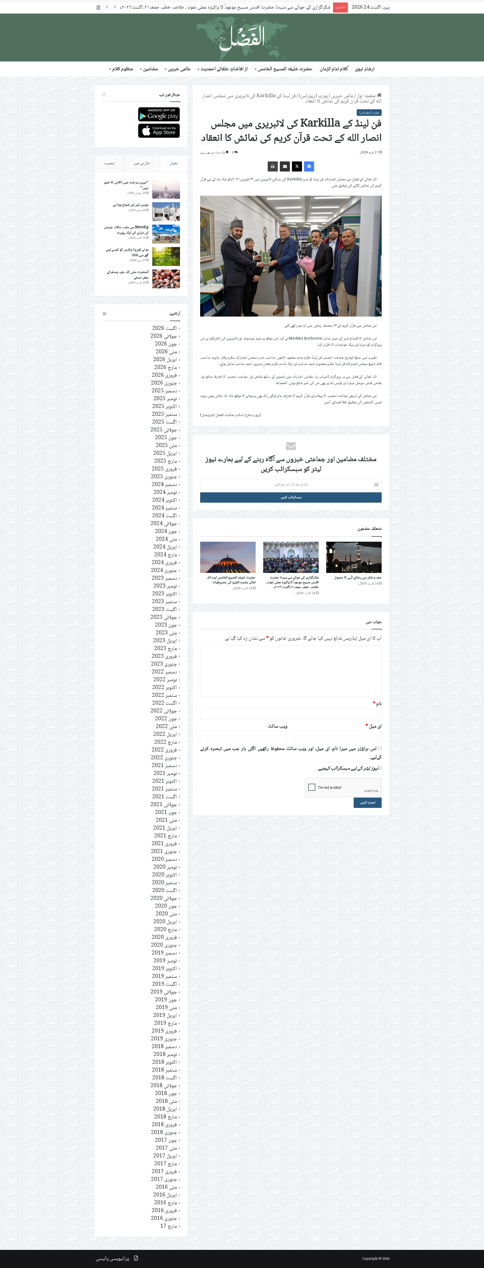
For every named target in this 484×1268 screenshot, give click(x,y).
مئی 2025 (166, 446)
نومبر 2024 (165, 492)
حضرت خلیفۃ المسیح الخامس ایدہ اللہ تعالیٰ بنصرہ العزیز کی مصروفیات (264, 7)
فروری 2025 (164, 469)
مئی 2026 (166, 352)
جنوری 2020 (164, 945)
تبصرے (109, 163)
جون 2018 (166, 1093)
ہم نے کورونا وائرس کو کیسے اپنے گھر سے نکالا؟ (127, 252)
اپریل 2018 (165, 1109)
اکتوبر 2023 (164, 594)
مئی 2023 (166, 633)
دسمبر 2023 (164, 578)
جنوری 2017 (164, 1179)
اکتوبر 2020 (164, 875)
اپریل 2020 (165, 922)
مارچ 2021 (165, 836)
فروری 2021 (164, 844)
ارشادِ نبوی (365, 69)
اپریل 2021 (165, 828)
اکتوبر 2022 (164, 688)
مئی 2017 (166, 1148)
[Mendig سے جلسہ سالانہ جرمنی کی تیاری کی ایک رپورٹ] (166, 234)
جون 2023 (166, 625)
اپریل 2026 (165, 360)
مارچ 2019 (165, 1023)
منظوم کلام (122, 69)
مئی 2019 (166, 1008)
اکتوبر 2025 (164, 406)
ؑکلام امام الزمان (334, 69)
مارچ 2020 (165, 930)
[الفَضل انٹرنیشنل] (242, 37)
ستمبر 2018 (164, 1070)
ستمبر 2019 (164, 976)
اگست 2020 (164, 891)
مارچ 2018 (165, 1117)
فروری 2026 (164, 375)
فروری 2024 (164, 563)
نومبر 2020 (165, 867)
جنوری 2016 (164, 1218)
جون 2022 (166, 719)
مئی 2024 (166, 539)
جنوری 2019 (164, 1039)
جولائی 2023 (163, 617)
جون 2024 (166, 531)
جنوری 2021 (164, 851)
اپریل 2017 (165, 1156)
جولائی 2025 (163, 430)
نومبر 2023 (165, 586)
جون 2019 (166, 1000)
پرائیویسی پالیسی (112, 1259)
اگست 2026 (164, 328)
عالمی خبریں (179, 69)
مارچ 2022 (165, 742)
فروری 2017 (164, 1172)
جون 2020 (166, 906)
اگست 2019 (164, 984)
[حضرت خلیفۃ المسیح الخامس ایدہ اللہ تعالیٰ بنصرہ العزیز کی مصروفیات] (228, 557)
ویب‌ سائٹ (277, 726)
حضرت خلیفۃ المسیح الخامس (285, 69)
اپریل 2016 (165, 1195)
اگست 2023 (164, 609)
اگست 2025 (164, 422)
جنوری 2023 (164, 664)
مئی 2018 (166, 1101)
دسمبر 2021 (164, 766)
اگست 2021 (164, 797)
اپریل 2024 (165, 547)
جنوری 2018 (164, 1133)
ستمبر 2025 (164, 414)
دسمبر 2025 (164, 391)
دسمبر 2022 (164, 672)
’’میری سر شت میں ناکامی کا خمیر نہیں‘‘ (126, 185)
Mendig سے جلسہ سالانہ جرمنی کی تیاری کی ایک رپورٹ (126, 230)
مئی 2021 (166, 820)
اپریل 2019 (165, 1015)
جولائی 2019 (163, 992)
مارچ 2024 (165, 555)
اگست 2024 (164, 516)
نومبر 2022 (165, 680)
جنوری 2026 (164, 383)
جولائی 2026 (163, 336)
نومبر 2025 (165, 399)
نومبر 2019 (165, 961)
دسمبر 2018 (164, 1047)
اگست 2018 (164, 1078)
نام (377, 704)
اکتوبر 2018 (164, 1062)
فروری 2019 (164, 1031)
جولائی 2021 (163, 805)
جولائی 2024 (163, 524)
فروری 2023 (164, 656)
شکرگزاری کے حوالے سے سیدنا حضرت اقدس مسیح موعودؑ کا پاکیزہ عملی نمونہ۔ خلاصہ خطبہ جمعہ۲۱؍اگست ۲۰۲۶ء (292, 582)
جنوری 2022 (164, 758)
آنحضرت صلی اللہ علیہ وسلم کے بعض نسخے (127, 275)
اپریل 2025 (165, 453)
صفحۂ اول (367, 96)
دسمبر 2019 (164, 953)
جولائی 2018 (163, 1086)
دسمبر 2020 (164, 859)
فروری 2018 (164, 1125)
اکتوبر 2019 (164, 969)
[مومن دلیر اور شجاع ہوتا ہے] (166, 211)
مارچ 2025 (165, 461)
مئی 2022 (166, 727)
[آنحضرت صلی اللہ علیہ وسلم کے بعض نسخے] (166, 278)
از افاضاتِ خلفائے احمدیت (224, 69)
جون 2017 (166, 1140)
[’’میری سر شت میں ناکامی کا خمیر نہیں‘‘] (166, 189)
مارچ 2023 (165, 649)
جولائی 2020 (163, 898)
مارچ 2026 (165, 367)
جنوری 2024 (164, 570)
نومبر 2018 (165, 1054)
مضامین (150, 69)
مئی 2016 (166, 1187)
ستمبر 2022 (164, 695)
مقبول (173, 163)
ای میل (374, 726)
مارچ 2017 (165, 1164)
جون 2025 (166, 438)
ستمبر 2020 (164, 883)
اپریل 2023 (165, 641)
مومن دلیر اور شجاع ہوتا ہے (130, 205)
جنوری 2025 (164, 477)
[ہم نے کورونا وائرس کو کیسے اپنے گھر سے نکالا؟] (166, 256)
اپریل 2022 (165, 734)
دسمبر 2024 (164, 485)
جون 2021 (166, 812)
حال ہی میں (142, 163)
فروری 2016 (164, 1211)
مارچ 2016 (165, 1203)
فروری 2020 (164, 937)
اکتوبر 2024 (164, 500)
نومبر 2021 (165, 773)
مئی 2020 (166, 914)
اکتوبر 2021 (164, 781)
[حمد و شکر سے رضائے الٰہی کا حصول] (354, 557)
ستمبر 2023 (164, 602)
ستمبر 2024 (164, 508)
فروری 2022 (164, 750)
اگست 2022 (164, 703)
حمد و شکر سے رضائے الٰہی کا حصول (358, 578)
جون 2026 (166, 344)
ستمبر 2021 (164, 789)
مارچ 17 (168, 1226)
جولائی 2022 (163, 711)
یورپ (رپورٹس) (313, 96)
